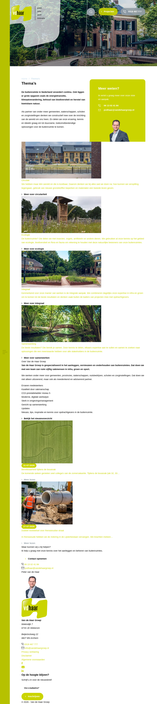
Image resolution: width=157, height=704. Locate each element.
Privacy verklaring (30, 652)
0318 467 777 (135, 11)
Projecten (109, 11)
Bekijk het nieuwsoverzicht (38, 418)
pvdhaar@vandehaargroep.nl (119, 110)
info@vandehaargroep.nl (37, 648)
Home (24, 78)
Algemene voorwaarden (33, 659)
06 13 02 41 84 (111, 105)
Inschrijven (34, 696)
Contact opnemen (37, 559)
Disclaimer (26, 655)
